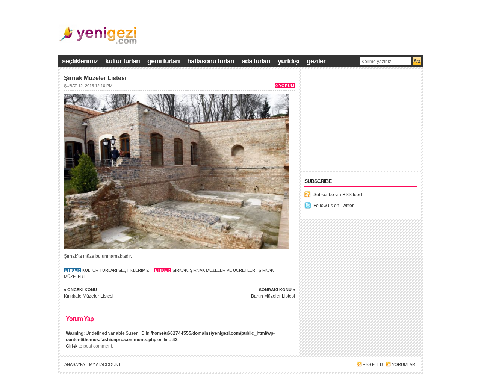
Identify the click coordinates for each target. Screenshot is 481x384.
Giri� (71, 346)
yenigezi (413, 380)
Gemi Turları (163, 61)
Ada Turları (256, 61)
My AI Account (105, 364)
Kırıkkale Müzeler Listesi (88, 293)
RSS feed (373, 364)
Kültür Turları (122, 61)
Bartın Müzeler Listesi (273, 293)
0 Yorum (284, 85)
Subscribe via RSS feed (337, 194)
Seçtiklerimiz (80, 61)
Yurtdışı (288, 61)
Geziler (316, 61)
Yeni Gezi (387, 380)
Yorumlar (403, 364)
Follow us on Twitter (333, 205)
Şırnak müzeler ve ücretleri (223, 270)
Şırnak (180, 270)
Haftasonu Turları (210, 61)
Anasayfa (74, 364)
